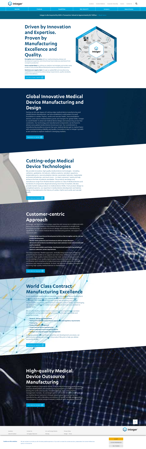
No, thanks (116, 446)
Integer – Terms (68, 433)
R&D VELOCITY (84, 9)
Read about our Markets (33, 137)
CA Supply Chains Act (32, 433)
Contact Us (129, 3)
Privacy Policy (67, 431)
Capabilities (61, 9)
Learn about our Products (33, 198)
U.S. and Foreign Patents (51, 431)
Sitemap (47, 433)
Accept (116, 439)
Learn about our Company (34, 405)
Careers (122, 3)
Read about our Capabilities (34, 345)
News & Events (129, 9)
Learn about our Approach (34, 271)
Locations (91, 3)
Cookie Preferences (116, 442)
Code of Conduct (12, 433)
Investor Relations (100, 3)
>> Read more (101, 15)
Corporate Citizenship (112, 3)
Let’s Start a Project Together (33, 77)
